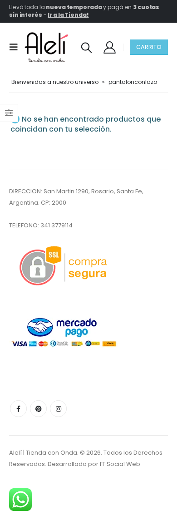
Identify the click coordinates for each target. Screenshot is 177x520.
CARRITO (149, 47)
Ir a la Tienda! (68, 15)
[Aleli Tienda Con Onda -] (46, 47)
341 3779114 (56, 225)
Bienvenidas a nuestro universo (54, 82)
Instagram (58, 408)
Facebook (18, 408)
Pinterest (38, 408)
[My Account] (109, 47)
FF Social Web (120, 464)
